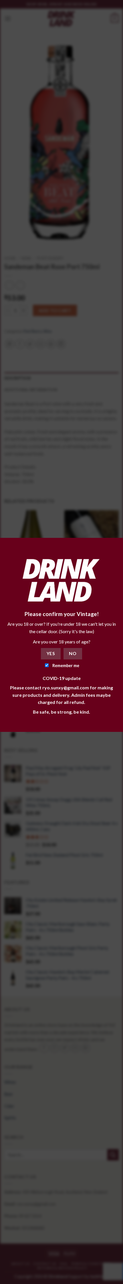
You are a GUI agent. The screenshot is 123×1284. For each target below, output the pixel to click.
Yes (51, 653)
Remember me (65, 665)
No (72, 653)
